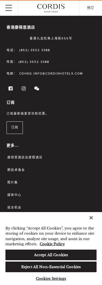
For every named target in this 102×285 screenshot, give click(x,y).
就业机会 (14, 207)
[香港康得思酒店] (50, 8)
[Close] (91, 217)
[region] (51, 248)
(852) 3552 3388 (34, 50)
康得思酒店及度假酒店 (25, 157)
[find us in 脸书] (10, 89)
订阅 (14, 127)
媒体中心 (14, 195)
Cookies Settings (51, 278)
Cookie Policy (52, 244)
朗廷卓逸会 (16, 169)
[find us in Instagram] (23, 89)
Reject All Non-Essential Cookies (51, 267)
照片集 (12, 182)
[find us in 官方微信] (36, 89)
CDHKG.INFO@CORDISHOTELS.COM (51, 73)
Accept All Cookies (51, 255)
